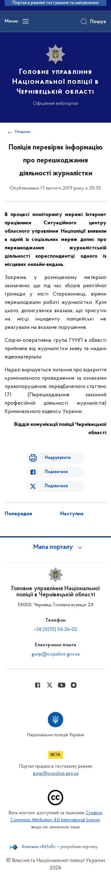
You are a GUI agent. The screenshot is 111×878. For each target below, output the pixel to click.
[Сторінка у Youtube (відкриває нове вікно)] (61, 685)
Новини (23, 131)
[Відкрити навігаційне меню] (26, 21)
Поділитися (56, 472)
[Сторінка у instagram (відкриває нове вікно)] (73, 685)
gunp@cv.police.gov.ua (55, 654)
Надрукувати (58, 457)
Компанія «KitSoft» (39, 847)
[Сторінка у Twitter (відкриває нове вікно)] (49, 685)
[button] (55, 547)
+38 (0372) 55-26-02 (55, 629)
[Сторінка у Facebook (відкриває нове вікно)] (37, 685)
